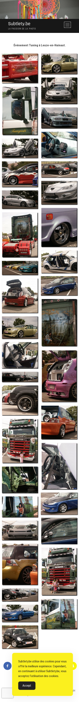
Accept (26, 685)
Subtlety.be (19, 24)
